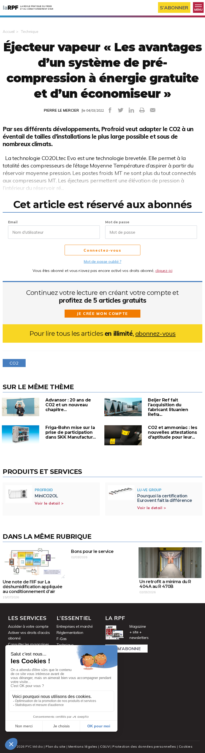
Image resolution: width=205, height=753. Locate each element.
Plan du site (55, 746)
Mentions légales (82, 746)
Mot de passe (117, 222)
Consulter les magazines (28, 644)
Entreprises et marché (75, 626)
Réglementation (70, 632)
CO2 (14, 363)
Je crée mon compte (102, 313)
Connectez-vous (102, 250)
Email (13, 222)
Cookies (185, 746)
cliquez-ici (163, 270)
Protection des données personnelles (144, 746)
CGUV (105, 746)
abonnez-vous (155, 333)
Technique (29, 31)
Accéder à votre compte (28, 626)
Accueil (9, 31)
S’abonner (174, 8)
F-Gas (62, 638)
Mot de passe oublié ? (102, 261)
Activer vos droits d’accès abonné (29, 635)
